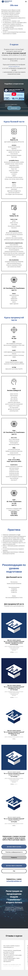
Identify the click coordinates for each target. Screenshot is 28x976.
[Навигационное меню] (26, 1)
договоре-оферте (19, 840)
